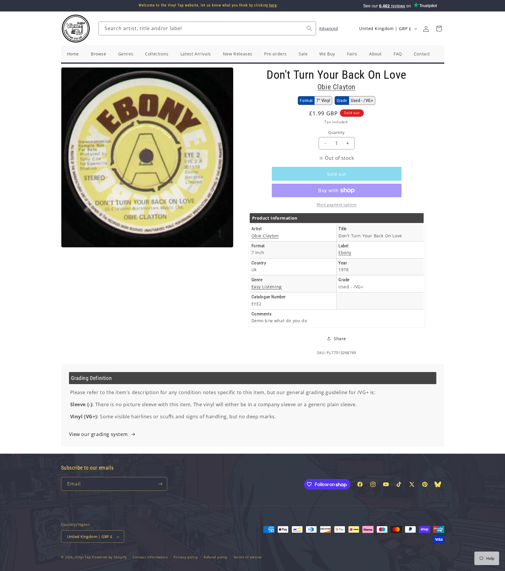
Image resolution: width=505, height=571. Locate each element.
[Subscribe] (160, 484)
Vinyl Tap (83, 557)
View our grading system (98, 434)
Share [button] (340, 338)
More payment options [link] (337, 204)
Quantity (336, 132)
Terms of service (247, 557)
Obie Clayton (337, 87)
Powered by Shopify (109, 557)
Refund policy (216, 557)
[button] (438, 28)
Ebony (344, 252)
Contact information (150, 557)
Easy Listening (266, 286)
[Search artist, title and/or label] (309, 28)
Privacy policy (186, 557)
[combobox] (207, 28)
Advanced (328, 28)
